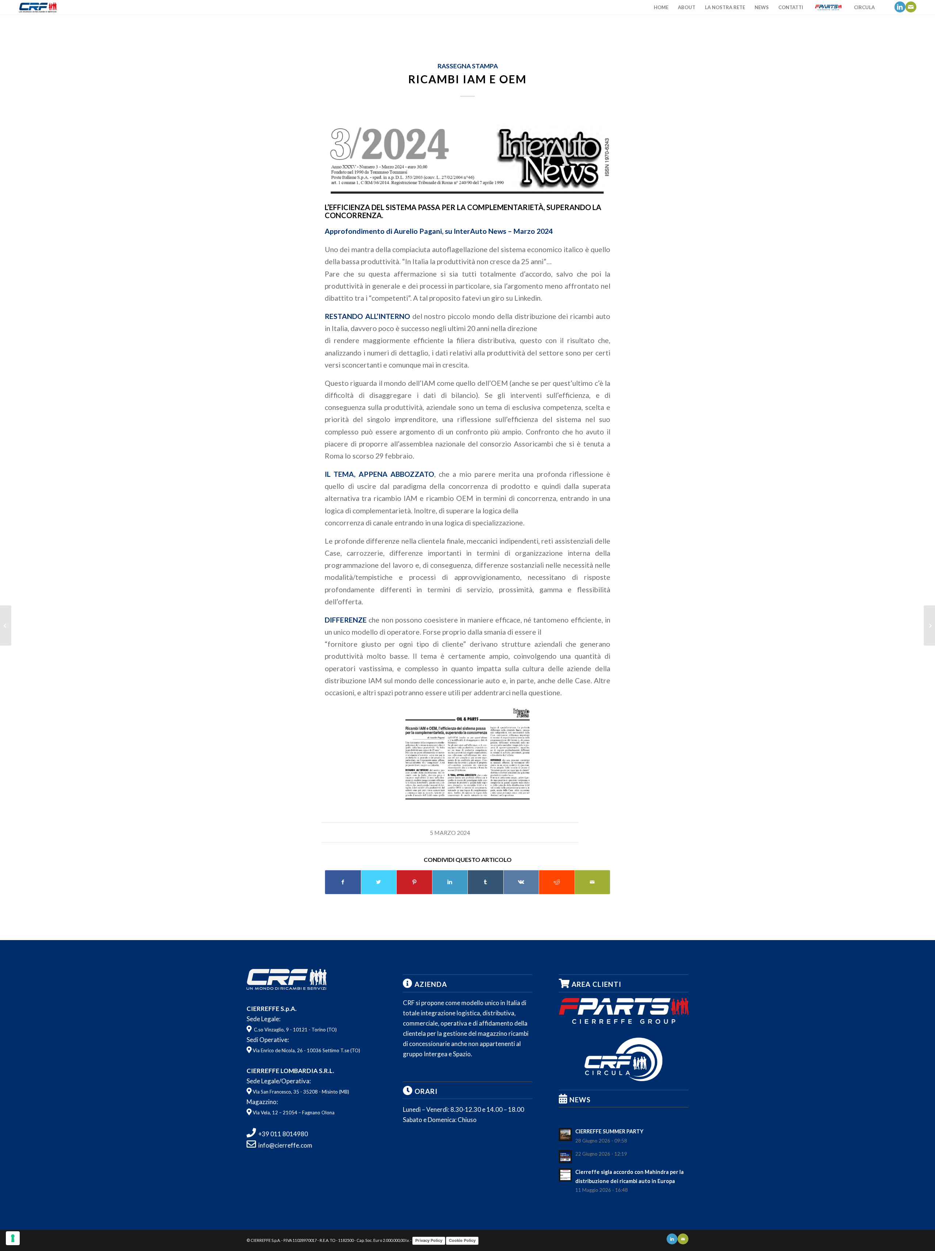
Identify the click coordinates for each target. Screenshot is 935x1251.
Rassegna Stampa (468, 66)
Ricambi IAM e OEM (467, 78)
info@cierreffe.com (285, 1145)
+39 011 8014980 (283, 1134)
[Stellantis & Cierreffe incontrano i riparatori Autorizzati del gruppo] (929, 625)
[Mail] (910, 6)
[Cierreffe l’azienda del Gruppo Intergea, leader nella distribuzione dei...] (5, 625)
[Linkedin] (899, 6)
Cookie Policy (462, 1240)
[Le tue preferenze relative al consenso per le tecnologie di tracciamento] (13, 1238)
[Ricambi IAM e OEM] (467, 154)
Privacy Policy (428, 1240)
